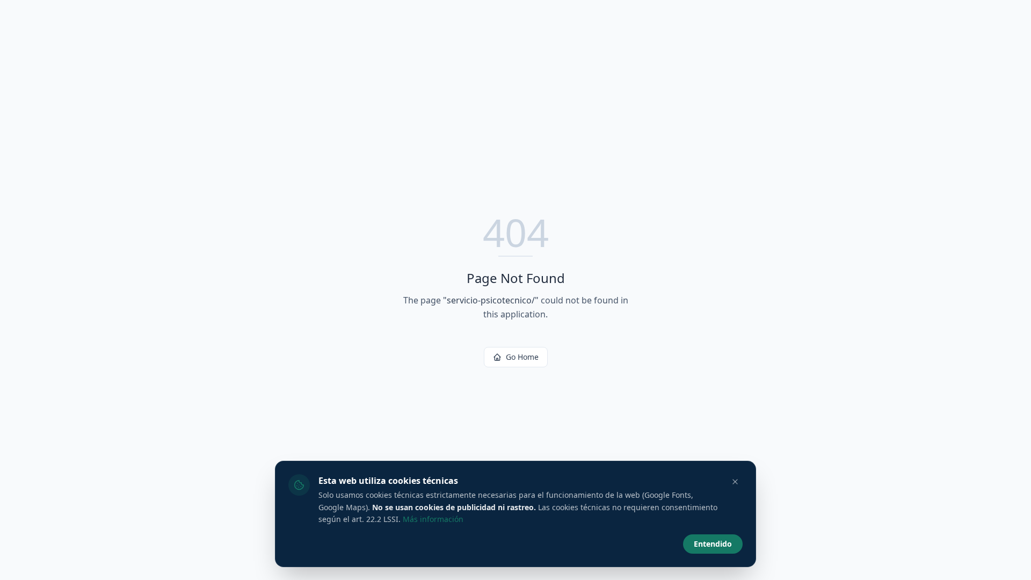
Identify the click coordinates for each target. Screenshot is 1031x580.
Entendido (713, 544)
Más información (433, 519)
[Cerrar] (735, 481)
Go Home (522, 357)
